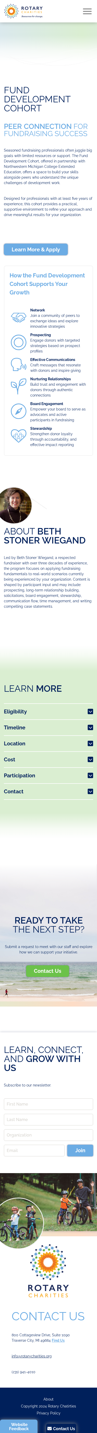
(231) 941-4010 (23, 1372)
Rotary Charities (23, 11)
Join (80, 1150)
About (48, 1399)
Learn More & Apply (36, 249)
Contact (14, 791)
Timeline (14, 727)
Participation (19, 775)
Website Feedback (19, 1426)
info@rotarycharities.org (32, 1356)
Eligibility (15, 712)
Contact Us (47, 971)
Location (14, 743)
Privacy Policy (49, 1413)
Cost (9, 759)
